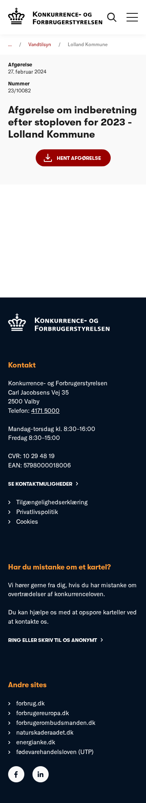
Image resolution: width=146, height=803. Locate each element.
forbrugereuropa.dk (42, 713)
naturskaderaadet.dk (44, 732)
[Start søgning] (112, 17)
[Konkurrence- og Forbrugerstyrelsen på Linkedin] (40, 780)
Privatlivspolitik (37, 512)
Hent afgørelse (79, 158)
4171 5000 (45, 410)
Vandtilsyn (39, 44)
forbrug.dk (30, 703)
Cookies (27, 521)
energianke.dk (35, 742)
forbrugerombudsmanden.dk (55, 723)
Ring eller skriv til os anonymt (52, 640)
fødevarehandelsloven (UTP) (55, 752)
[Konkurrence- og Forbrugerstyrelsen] (55, 17)
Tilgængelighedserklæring (52, 502)
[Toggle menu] (132, 17)
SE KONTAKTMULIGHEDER (40, 484)
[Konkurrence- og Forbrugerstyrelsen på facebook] (16, 780)
